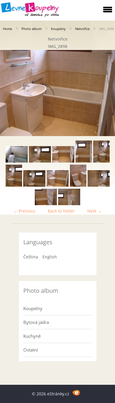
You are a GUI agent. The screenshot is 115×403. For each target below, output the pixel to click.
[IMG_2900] (99, 185)
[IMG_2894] (83, 161)
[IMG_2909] (69, 203)
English (49, 257)
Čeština (30, 257)
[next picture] (105, 93)
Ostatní (30, 350)
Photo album (32, 28)
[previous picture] (9, 93)
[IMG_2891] (17, 161)
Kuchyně (32, 336)
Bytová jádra (36, 322)
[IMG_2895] (101, 161)
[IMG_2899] (78, 185)
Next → (94, 211)
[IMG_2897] (34, 185)
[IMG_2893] (63, 161)
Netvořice (82, 28)
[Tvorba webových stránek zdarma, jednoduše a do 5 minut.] (76, 393)
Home (7, 28)
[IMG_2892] (40, 161)
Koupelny (58, 28)
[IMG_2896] (14, 185)
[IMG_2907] (46, 203)
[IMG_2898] (58, 185)
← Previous (24, 211)
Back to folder (61, 211)
